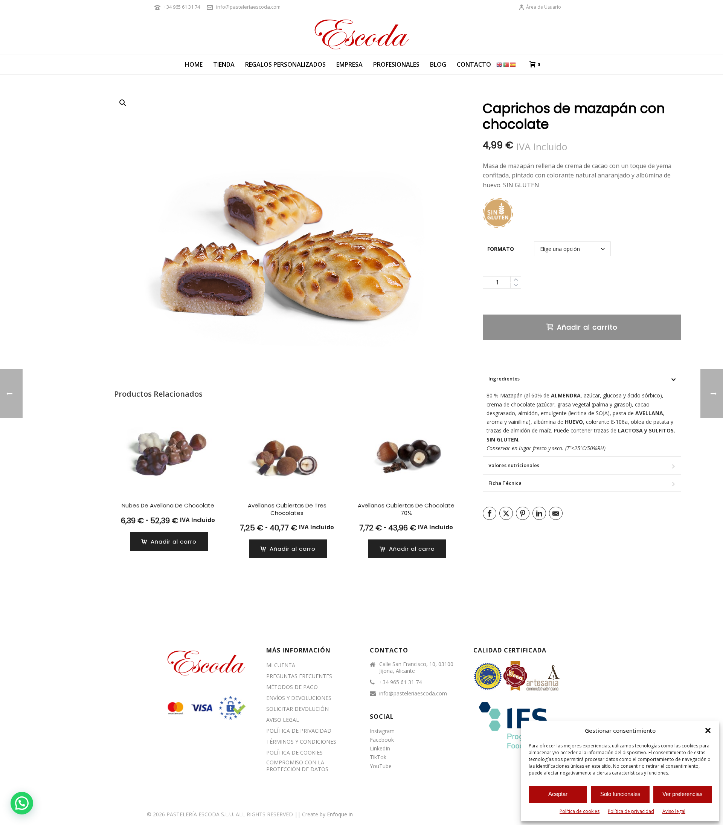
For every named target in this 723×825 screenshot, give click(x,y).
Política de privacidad (631, 811)
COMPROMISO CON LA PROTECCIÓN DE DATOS (297, 766)
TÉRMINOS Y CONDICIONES (301, 741)
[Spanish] (513, 64)
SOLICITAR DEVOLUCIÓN (297, 709)
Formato (500, 248)
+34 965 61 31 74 (182, 6)
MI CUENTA (280, 665)
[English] (499, 64)
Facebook (382, 739)
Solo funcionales (620, 794)
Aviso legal (673, 811)
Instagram (382, 731)
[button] (708, 730)
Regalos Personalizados (285, 64)
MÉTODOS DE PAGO (292, 687)
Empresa (349, 64)
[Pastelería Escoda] (361, 34)
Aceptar (557, 794)
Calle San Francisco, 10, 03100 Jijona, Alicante (416, 667)
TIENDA (224, 64)
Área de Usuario (543, 7)
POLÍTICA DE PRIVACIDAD (298, 730)
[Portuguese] (506, 64)
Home (194, 64)
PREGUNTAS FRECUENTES (299, 676)
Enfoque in (340, 814)
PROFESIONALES (396, 64)
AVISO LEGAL (282, 720)
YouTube (381, 766)
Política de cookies (579, 811)
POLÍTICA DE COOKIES (294, 752)
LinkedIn (380, 748)
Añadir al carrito (587, 327)
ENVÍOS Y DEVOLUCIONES (298, 698)
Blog (438, 64)
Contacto (474, 64)
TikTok (378, 757)
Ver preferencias (682, 794)
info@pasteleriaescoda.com (248, 6)
